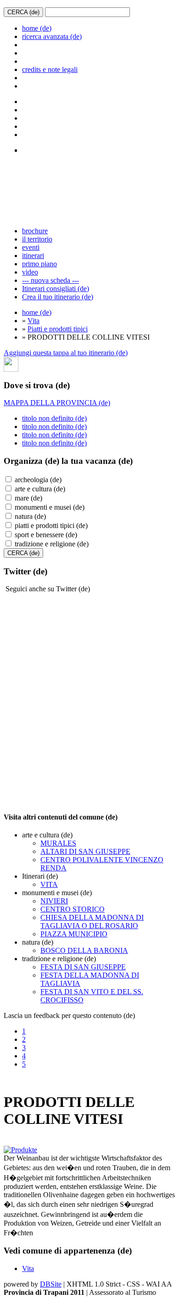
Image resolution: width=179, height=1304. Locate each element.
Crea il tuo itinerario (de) (57, 297)
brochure (35, 231)
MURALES (58, 843)
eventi (30, 247)
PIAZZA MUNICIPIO (73, 934)
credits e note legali (50, 69)
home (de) (36, 28)
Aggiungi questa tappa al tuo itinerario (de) (66, 353)
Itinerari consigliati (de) (55, 288)
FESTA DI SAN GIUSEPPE (83, 967)
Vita (33, 321)
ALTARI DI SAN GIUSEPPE (85, 851)
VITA (49, 884)
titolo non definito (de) (54, 418)
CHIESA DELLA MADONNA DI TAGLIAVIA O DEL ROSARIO (92, 921)
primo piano (39, 264)
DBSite (51, 1284)
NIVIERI (54, 901)
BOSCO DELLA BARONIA (84, 950)
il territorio (37, 239)
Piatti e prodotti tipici (58, 329)
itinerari (33, 255)
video (30, 272)
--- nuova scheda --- (50, 280)
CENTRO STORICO (72, 909)
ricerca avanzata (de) (52, 36)
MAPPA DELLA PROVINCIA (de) (57, 403)
